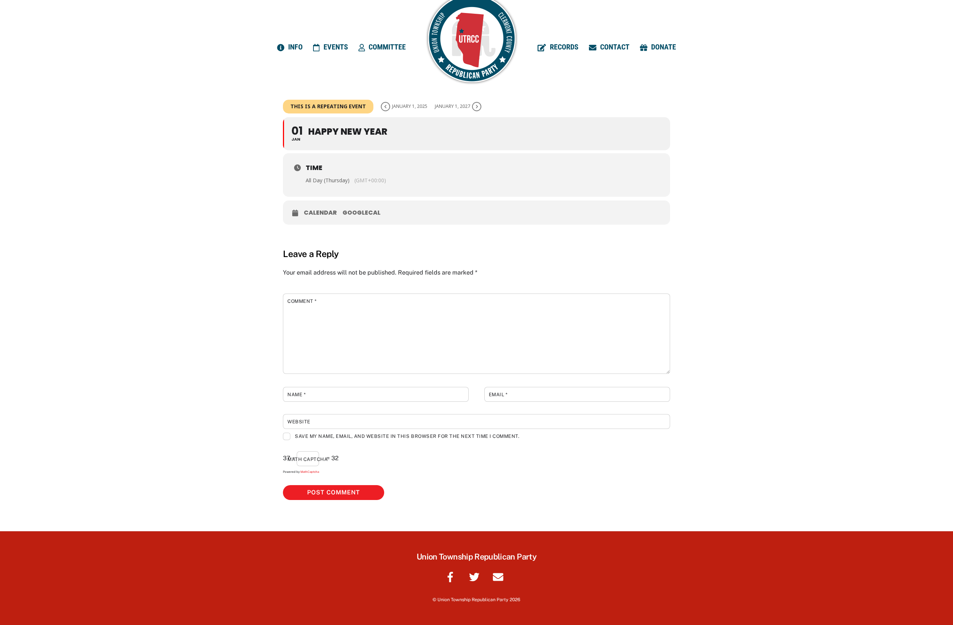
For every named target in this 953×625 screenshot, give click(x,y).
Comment (302, 301)
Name (296, 394)
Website (298, 421)
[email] (499, 576)
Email (498, 394)
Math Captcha (307, 459)
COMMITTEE (386, 46)
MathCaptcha (309, 472)
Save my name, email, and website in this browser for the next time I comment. (407, 436)
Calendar (320, 213)
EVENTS (335, 46)
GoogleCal (361, 213)
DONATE (662, 46)
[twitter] (475, 576)
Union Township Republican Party (473, 599)
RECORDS (563, 46)
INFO (294, 46)
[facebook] (452, 576)
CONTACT (614, 46)
